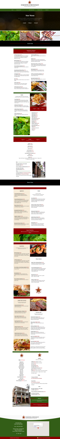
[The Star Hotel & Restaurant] (17, 433)
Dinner (30, 23)
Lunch (24, 23)
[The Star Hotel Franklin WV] (18, 433)
